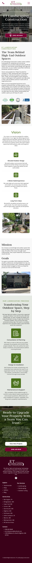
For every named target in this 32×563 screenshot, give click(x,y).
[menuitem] (8, 485)
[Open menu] (29, 3)
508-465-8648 (9, 529)
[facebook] (16, 478)
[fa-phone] (3, 4)
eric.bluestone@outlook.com (13, 531)
